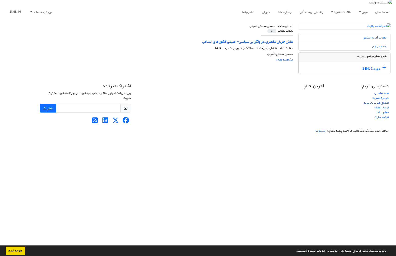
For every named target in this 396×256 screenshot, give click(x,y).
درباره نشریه (381, 98)
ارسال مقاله (285, 12)
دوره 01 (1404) (371, 69)
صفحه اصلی (382, 12)
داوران (266, 12)
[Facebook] (126, 121)
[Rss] (95, 121)
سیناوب (320, 130)
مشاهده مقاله (284, 59)
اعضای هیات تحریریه (376, 102)
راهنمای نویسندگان (311, 12)
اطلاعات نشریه (342, 12)
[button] (295, 251)
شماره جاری (379, 46)
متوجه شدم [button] (15, 250)
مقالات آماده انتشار (375, 37)
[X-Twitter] (116, 121)
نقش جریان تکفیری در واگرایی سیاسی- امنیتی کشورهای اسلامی (247, 41)
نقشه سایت (381, 117)
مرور (365, 12)
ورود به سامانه (42, 12)
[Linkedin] (105, 121)
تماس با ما (248, 12)
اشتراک (48, 108)
